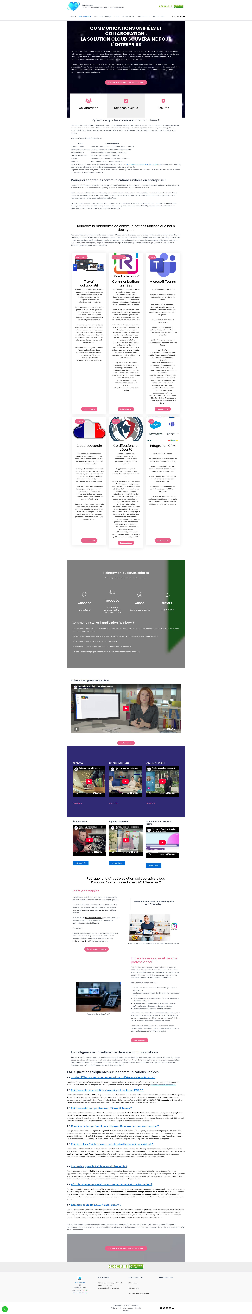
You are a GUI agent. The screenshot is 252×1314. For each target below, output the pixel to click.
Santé (117, 16)
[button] (75, 16)
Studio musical (128, 16)
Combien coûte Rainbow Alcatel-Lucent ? (96, 1204)
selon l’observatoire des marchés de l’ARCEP (143, 164)
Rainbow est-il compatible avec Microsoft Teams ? (101, 1108)
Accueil (71, 16)
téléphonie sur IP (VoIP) (82, 941)
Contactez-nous (143, 16)
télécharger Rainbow (93, 918)
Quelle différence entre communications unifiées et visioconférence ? (113, 1077)
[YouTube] (184, 17)
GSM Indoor (133, 1283)
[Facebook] (172, 17)
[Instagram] (178, 17)
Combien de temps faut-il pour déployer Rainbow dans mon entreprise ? (115, 1126)
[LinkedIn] (170, 1308)
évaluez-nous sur (79, 1293)
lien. (138, 652)
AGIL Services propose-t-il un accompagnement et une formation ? (111, 1184)
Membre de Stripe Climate (138, 1293)
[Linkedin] (181, 17)
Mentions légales (166, 1277)
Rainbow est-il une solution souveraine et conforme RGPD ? (107, 1090)
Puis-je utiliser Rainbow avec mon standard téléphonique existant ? (112, 1144)
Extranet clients (159, 16)
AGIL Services (87, 5)
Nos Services (84, 16)
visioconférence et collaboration (163, 1085)
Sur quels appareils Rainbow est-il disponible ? (99, 1166)
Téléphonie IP (133, 1288)
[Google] (175, 17)
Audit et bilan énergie (102, 16)
